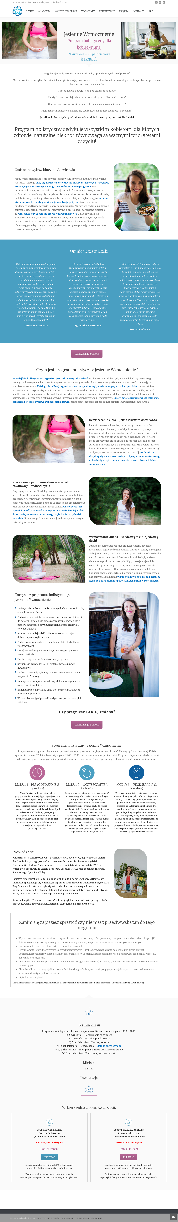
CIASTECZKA (68, 1218)
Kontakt (138, 11)
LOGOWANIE (96, 1218)
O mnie (30, 11)
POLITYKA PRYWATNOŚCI (49, 1218)
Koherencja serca (66, 11)
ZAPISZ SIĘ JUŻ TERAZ (87, 353)
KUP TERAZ (49, 1157)
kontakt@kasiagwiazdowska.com (52, 2)
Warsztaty (88, 11)
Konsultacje (107, 11)
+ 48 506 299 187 (23, 2)
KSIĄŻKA (124, 11)
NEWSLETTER (82, 1218)
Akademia (44, 11)
